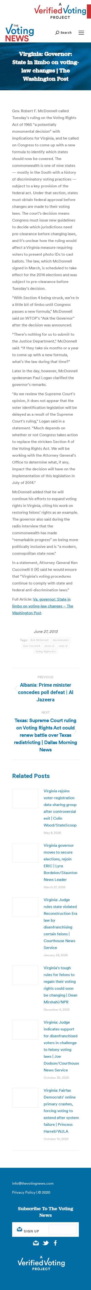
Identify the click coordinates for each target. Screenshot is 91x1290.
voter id (63, 646)
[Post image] (25, 798)
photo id (49, 646)
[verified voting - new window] (60, 19)
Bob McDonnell (40, 640)
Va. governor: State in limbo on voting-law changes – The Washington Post (42, 606)
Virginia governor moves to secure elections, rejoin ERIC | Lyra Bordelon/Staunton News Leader (60, 862)
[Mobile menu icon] (81, 33)
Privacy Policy (23, 1192)
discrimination (61, 640)
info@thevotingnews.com (33, 1183)
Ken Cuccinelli (31, 646)
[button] (63, 32)
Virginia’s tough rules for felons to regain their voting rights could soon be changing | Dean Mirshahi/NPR (60, 984)
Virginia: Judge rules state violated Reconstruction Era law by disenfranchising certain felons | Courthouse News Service (60, 923)
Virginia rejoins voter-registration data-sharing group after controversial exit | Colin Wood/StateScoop (60, 807)
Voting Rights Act (45, 651)
